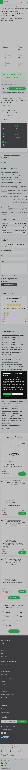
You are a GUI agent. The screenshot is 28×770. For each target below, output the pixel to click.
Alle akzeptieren (7, 393)
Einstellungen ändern (17, 393)
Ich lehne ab (6, 396)
